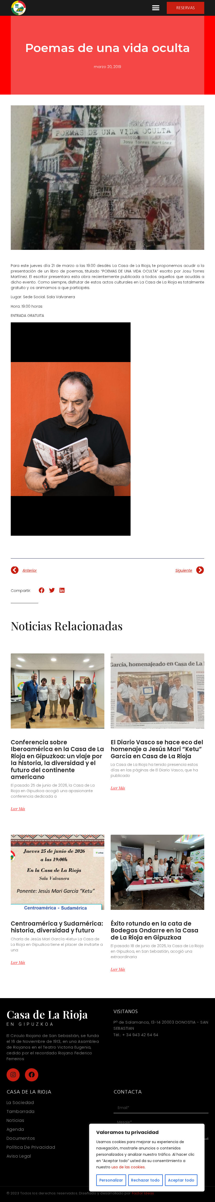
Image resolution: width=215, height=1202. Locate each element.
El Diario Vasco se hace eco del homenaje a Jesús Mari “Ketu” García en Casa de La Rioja (157, 749)
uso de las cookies (128, 1167)
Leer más (18, 809)
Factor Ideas (143, 1193)
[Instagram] (13, 1075)
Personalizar (111, 1180)
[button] (156, 8)
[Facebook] (31, 1075)
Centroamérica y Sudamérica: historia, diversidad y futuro (57, 927)
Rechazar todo (145, 1180)
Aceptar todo (181, 1180)
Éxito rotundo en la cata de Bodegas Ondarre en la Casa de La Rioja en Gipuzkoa (154, 931)
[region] (147, 1157)
